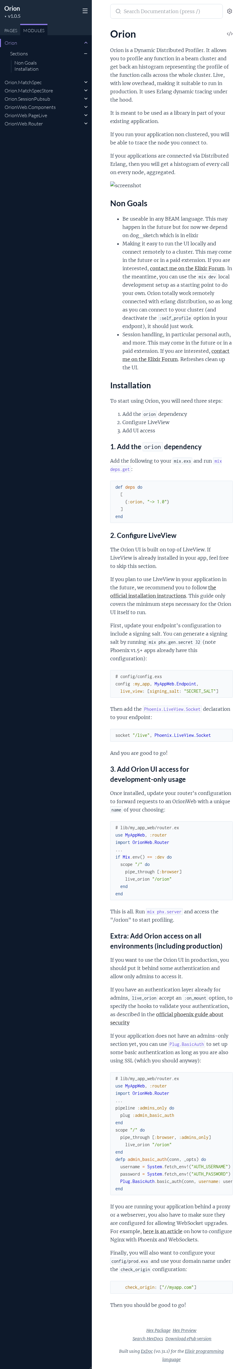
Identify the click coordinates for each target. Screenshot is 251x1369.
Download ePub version (188, 1338)
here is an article (162, 1231)
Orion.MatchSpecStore (29, 91)
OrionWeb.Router (24, 124)
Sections (19, 53)
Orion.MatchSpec (23, 82)
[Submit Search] (118, 12)
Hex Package (158, 1330)
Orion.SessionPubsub (27, 99)
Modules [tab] (33, 30)
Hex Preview (185, 1330)
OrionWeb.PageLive (26, 115)
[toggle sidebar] (84, 11)
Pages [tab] (10, 30)
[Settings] (230, 11)
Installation (26, 69)
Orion (12, 8)
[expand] (86, 43)
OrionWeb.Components (30, 107)
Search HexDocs (148, 1338)
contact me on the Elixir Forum (187, 268)
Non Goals (25, 63)
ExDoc (147, 1351)
